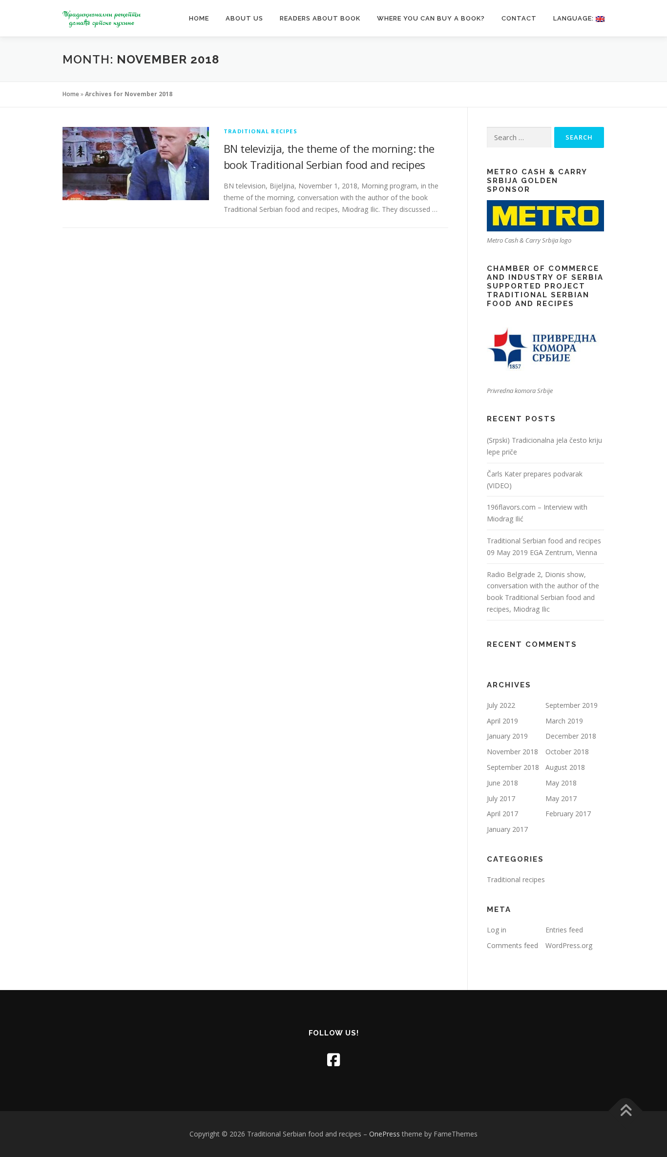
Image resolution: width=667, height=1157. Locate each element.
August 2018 (565, 767)
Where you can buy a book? (431, 18)
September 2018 (513, 767)
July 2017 (501, 798)
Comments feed (512, 945)
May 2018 (561, 782)
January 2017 (507, 829)
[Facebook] (333, 1060)
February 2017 (568, 813)
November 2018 (512, 751)
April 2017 (502, 813)
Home (199, 18)
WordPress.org (568, 945)
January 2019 (507, 736)
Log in (496, 929)
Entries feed (564, 929)
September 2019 (571, 705)
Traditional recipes (260, 131)
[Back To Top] (625, 1111)
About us (244, 18)
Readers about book (320, 18)
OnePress (384, 1133)
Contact (519, 18)
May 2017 (561, 798)
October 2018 (567, 751)
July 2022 (501, 705)
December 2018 (570, 736)
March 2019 (564, 720)
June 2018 (502, 782)
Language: (574, 18)
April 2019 (502, 720)
